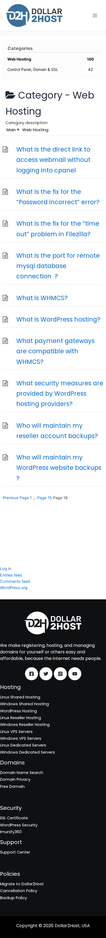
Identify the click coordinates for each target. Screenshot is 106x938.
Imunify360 (11, 537)
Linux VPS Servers (16, 731)
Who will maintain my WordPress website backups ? (58, 468)
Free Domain (12, 786)
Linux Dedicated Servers (23, 745)
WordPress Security (19, 530)
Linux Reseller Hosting (20, 717)
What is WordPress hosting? (58, 319)
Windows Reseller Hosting (25, 724)
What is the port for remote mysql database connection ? (58, 266)
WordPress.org (13, 587)
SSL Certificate (14, 523)
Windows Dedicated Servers (27, 752)
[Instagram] (60, 673)
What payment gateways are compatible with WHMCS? (55, 351)
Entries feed (11, 575)
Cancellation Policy (18, 890)
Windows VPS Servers (20, 738)
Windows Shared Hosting (24, 704)
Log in (5, 568)
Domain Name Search (21, 772)
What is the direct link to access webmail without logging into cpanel (53, 160)
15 (44, 497)
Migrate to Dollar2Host (22, 884)
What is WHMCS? (42, 298)
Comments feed (15, 581)
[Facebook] (31, 673)
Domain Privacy (15, 779)
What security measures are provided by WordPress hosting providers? (59, 393)
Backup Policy (13, 898)
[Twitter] (45, 673)
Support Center (15, 852)
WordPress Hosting (18, 711)
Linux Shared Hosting (20, 697)
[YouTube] (74, 673)
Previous (10, 497)
